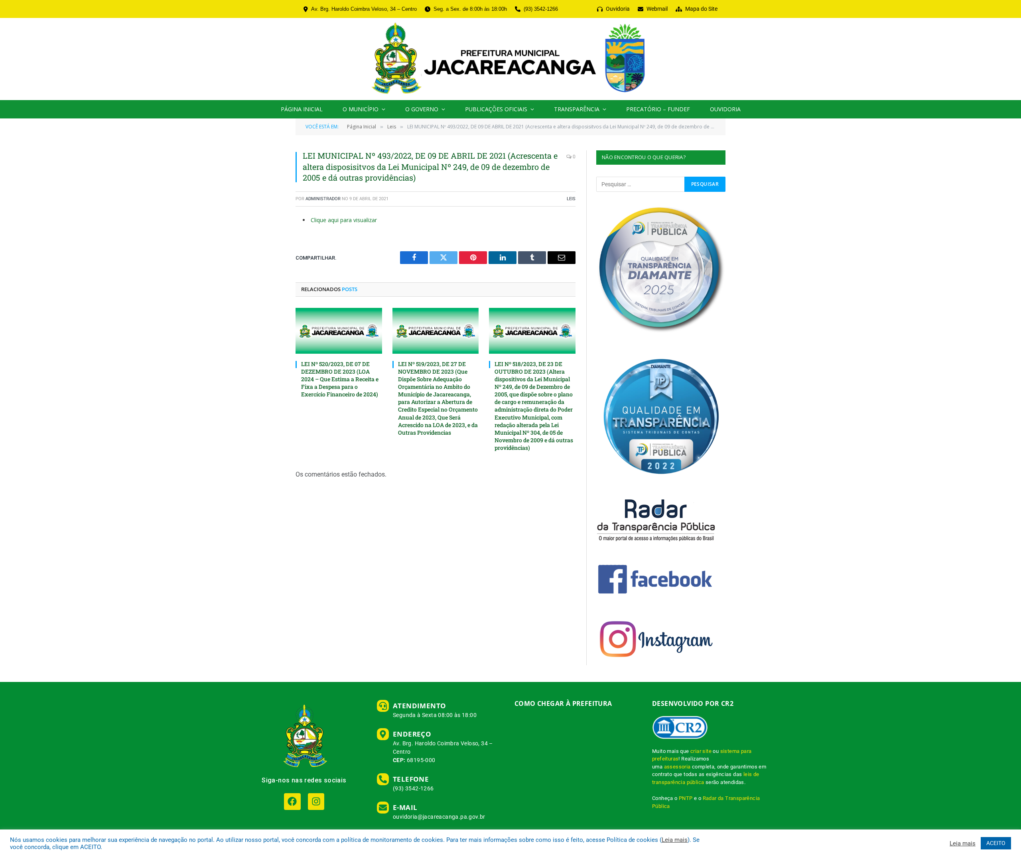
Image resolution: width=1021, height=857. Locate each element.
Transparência (576, 109)
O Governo (421, 109)
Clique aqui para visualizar (344, 220)
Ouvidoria (725, 109)
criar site (701, 751)
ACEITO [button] (995, 843)
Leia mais (675, 839)
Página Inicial (302, 109)
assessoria (677, 767)
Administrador (323, 198)
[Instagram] (316, 801)
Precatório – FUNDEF (658, 109)
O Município (360, 109)
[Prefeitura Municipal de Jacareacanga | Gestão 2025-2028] (510, 59)
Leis (571, 198)
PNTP (686, 798)
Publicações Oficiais (496, 109)
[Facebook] (292, 801)
